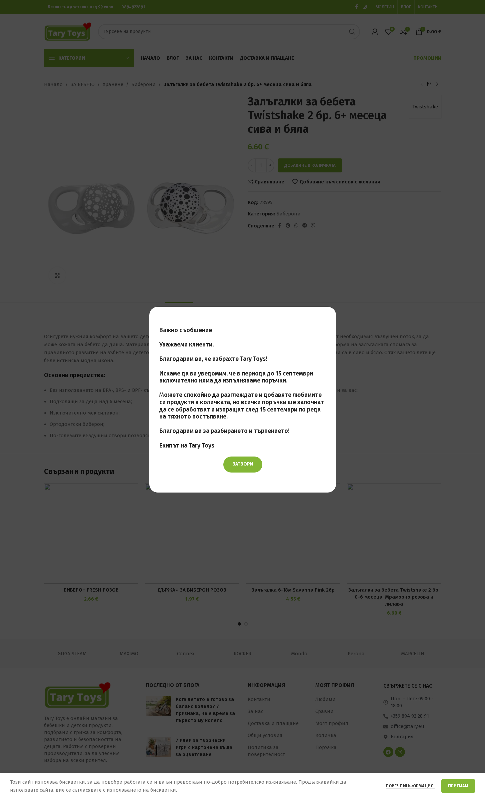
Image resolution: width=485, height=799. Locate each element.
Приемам (458, 785)
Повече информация (410, 785)
